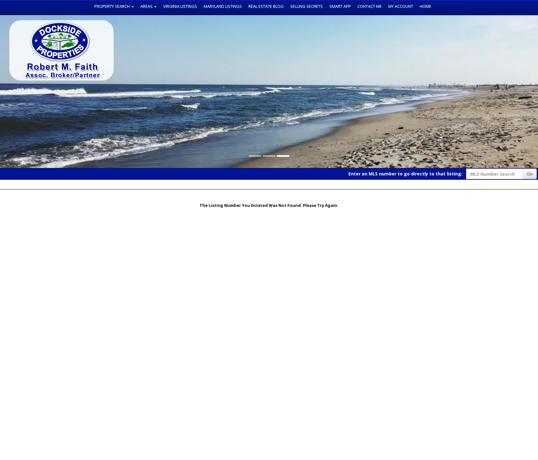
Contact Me (369, 6)
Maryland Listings (223, 6)
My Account (400, 6)
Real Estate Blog (266, 6)
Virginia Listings (180, 6)
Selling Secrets (306, 6)
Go (530, 174)
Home (425, 6)
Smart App (340, 6)
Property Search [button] (112, 6)
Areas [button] (146, 6)
